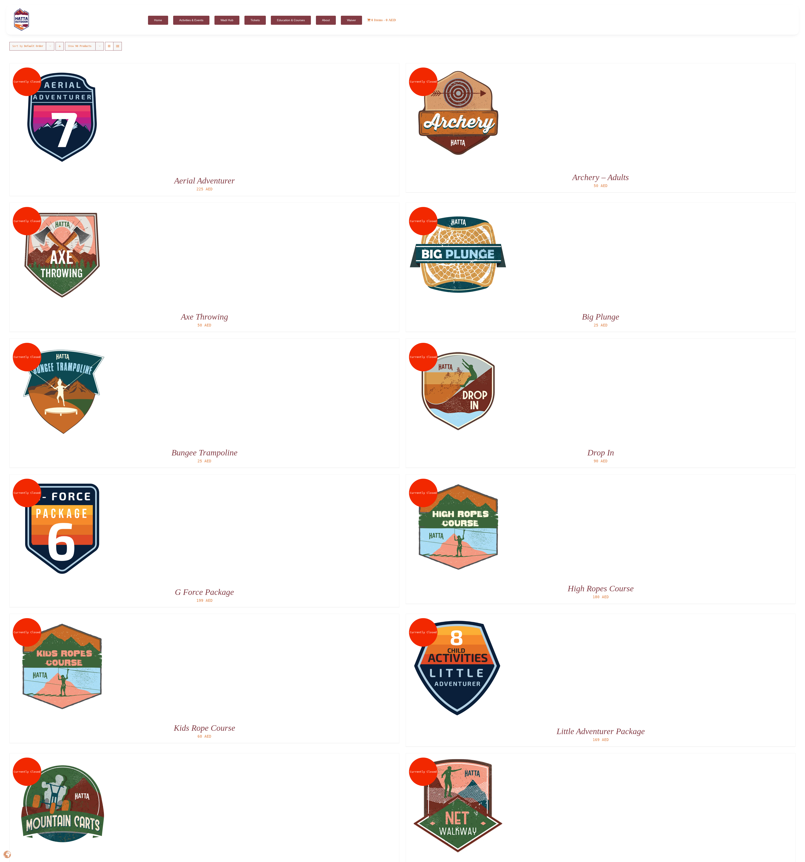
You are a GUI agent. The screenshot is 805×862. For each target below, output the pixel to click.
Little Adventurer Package (601, 731)
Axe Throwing (204, 316)
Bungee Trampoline (204, 452)
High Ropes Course (601, 588)
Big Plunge (600, 316)
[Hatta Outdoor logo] (21, 8)
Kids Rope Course (204, 728)
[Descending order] (60, 46)
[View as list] (117, 46)
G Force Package (204, 592)
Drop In (600, 452)
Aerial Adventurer (204, 180)
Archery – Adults (600, 177)
